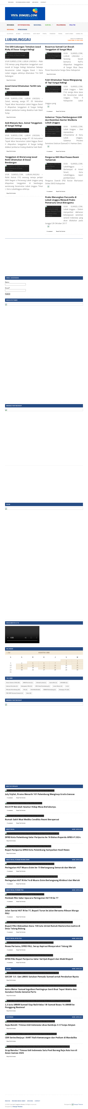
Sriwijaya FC (64, 689)
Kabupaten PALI (26, 686)
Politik (72, 25)
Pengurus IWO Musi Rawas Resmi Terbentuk (62, 158)
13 (44, 665)
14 (55, 665)
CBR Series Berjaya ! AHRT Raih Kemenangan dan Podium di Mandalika (41, 1037)
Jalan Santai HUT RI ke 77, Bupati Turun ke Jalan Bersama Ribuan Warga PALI (42, 912)
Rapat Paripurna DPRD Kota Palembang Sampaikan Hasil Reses (37, 850)
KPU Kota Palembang (43, 686)
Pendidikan (22, 29)
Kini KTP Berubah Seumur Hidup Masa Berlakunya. (30, 807)
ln (67, 686)
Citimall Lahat (41, 682)
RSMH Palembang (50, 689)
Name (7, 282)
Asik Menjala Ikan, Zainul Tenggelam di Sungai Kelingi (23, 124)
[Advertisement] (44, 257)
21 (55, 667)
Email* (7, 288)
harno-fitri (53, 682)
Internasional (24, 25)
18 (22, 667)
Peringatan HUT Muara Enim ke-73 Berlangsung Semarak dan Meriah (40, 867)
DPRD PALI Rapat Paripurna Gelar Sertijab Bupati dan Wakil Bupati (39, 959)
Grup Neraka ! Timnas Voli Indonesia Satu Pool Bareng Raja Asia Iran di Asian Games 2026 (41, 1051)
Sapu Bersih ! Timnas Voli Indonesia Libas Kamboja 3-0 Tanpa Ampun (40, 1025)
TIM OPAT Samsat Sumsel (14, 693)
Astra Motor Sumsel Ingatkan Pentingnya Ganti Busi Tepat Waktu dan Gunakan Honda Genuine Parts (41, 990)
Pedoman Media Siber (23, 2)
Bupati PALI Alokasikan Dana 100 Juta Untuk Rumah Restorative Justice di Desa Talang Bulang (42, 927)
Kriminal (10, 29)
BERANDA (10, 25)
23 (77, 667)
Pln (25, 689)
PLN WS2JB (35, 689)
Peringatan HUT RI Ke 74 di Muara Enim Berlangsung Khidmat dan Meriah (42, 880)
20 (44, 667)
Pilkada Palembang (13, 689)
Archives (35, 2)
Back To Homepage (77, 38)
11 (21, 665)
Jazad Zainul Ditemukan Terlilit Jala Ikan (23, 87)
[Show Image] (14, 54)
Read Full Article (11, 80)
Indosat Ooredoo (12, 686)
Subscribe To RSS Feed (75, 40)
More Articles (77, 829)
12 (33, 665)
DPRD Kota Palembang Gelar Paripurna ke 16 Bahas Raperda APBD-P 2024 (43, 837)
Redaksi (11, 2)
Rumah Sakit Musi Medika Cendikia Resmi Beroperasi (32, 819)
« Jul (8, 653)
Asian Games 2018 (13, 682)
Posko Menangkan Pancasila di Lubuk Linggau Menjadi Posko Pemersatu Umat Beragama (60, 199)
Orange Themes (17, 1106)
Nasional (37, 25)
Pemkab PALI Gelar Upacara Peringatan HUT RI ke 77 (31, 898)
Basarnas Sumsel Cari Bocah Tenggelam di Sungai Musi (59, 48)
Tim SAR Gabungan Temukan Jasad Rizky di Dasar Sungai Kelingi (23, 48)
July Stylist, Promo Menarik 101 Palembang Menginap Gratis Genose (39, 794)
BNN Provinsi (28, 682)
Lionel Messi (57, 686)
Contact (43, 2)
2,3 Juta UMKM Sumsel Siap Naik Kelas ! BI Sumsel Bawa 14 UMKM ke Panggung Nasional (39, 1006)
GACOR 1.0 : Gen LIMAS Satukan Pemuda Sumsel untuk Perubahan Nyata (42, 976)
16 (77, 665)
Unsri (28, 693)
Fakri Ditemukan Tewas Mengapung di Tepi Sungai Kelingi (63, 81)
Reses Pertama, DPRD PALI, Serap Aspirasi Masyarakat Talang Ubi (38, 946)
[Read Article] (20, 54)
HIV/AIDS (63, 682)
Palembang (61, 25)
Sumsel (48, 25)
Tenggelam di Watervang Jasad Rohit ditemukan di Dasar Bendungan (21, 159)
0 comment (49, 111)
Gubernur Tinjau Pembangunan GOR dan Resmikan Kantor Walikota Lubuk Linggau (63, 119)
